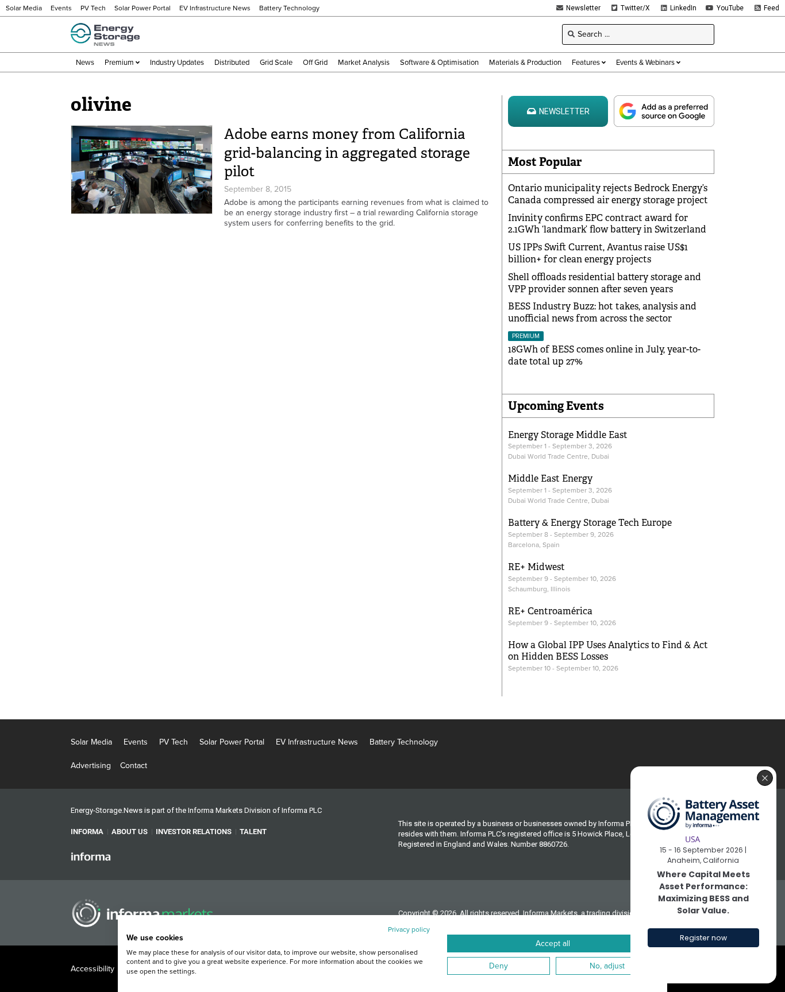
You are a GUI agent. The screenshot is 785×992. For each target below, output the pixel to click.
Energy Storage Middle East (568, 435)
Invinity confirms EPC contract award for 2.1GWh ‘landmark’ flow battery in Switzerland (607, 224)
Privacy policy (409, 929)
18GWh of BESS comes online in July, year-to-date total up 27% (604, 355)
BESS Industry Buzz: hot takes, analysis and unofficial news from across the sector (602, 312)
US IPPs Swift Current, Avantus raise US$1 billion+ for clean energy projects (598, 253)
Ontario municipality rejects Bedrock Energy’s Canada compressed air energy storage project (608, 194)
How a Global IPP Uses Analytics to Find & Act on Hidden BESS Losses (608, 651)
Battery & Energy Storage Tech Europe (590, 523)
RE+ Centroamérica (550, 611)
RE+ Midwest (536, 567)
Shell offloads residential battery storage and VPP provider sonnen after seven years (604, 283)
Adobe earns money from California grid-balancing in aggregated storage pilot (347, 152)
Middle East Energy (550, 478)
